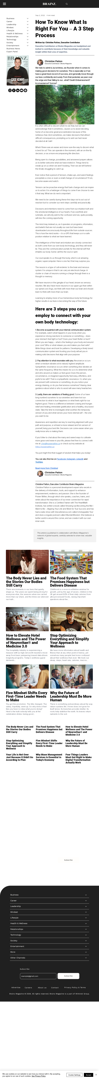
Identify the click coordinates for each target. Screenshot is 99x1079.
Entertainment (13, 46)
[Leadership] (28, 24)
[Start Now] (27, 591)
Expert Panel (12, 52)
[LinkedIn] (17, 90)
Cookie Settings (74, 1075)
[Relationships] (28, 36)
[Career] (28, 21)
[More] (86, 836)
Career (9, 21)
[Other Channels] (86, 842)
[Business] (28, 18)
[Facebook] (14, 90)
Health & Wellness (15, 33)
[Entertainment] (28, 45)
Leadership (11, 24)
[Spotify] (25, 90)
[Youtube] (21, 90)
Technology (11, 39)
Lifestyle (10, 30)
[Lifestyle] (28, 30)
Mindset (10, 27)
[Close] (96, 1075)
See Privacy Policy (39, 1076)
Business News (13, 49)
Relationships (12, 36)
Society (10, 42)
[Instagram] (10, 90)
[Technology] (28, 39)
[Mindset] (28, 27)
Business (10, 18)
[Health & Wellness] (28, 33)
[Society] (28, 42)
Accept (88, 1075)
